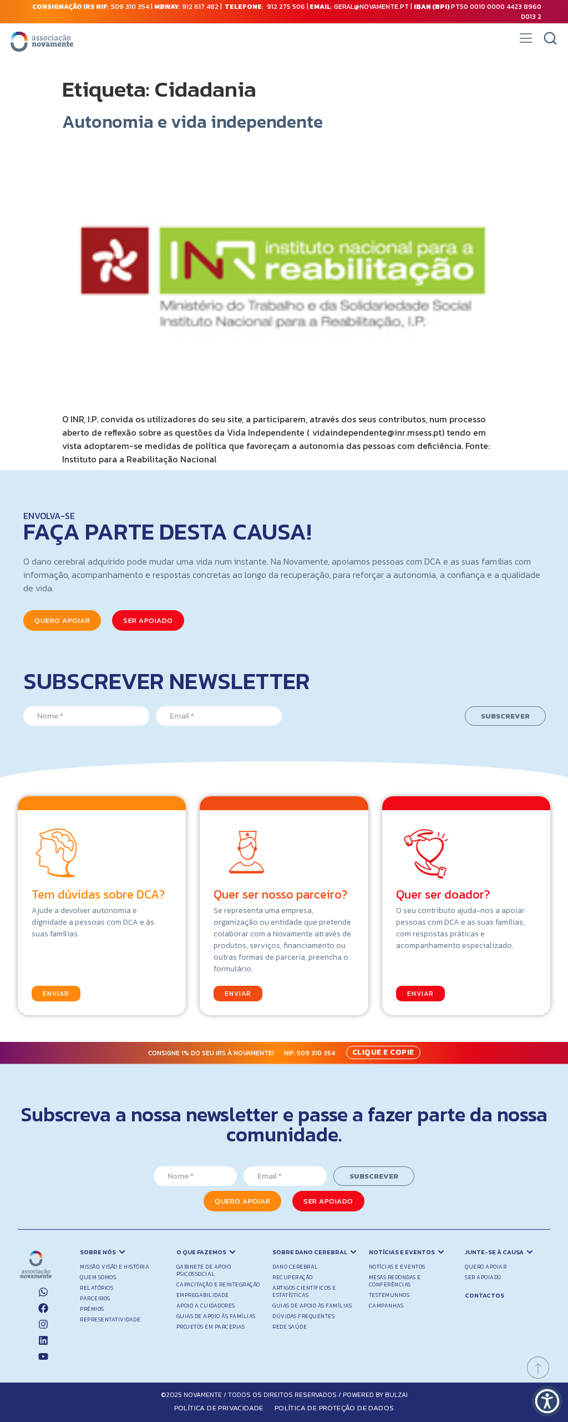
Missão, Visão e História (114, 1267)
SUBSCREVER (505, 716)
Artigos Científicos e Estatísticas (304, 1291)
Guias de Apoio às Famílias (216, 1316)
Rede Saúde (289, 1327)
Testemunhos (389, 1295)
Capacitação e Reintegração (218, 1284)
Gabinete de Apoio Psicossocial (203, 1270)
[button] (525, 42)
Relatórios (96, 1288)
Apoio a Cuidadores (205, 1305)
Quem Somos (98, 1277)
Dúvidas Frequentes (303, 1316)
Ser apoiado (483, 1277)
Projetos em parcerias (210, 1327)
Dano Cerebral (295, 1267)
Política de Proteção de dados (334, 1408)
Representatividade (110, 1319)
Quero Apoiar (485, 1267)
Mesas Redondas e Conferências (395, 1281)
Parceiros (95, 1298)
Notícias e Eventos (397, 1267)
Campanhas (386, 1305)
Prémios (92, 1309)
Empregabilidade (202, 1295)
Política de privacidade (218, 1408)
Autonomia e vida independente (192, 121)
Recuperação (292, 1277)
